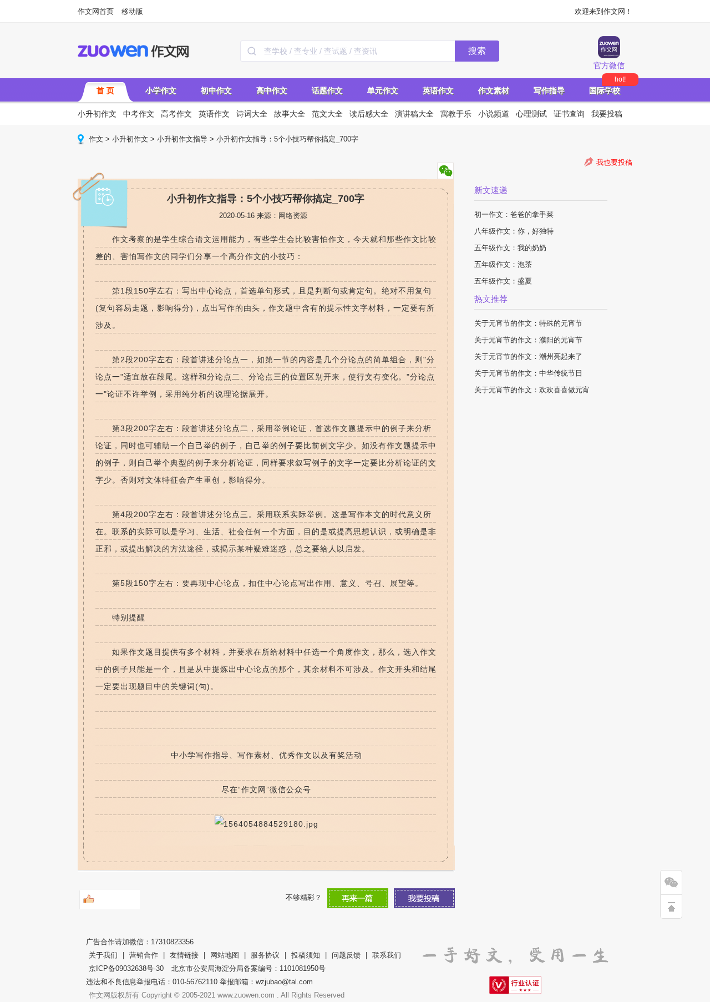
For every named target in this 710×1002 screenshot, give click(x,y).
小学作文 (160, 90)
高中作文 (271, 90)
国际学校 (604, 90)
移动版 (132, 11)
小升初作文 (97, 113)
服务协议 (265, 955)
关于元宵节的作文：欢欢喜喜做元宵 (532, 390)
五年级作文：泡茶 (503, 264)
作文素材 (493, 90)
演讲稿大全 (414, 113)
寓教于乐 (455, 113)
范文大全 (327, 113)
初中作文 (216, 90)
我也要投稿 (614, 162)
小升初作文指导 (182, 139)
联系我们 (386, 955)
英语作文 (438, 90)
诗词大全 (251, 113)
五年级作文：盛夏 (503, 281)
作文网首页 (96, 11)
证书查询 (569, 113)
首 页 (105, 90)
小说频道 (493, 113)
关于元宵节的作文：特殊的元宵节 (528, 323)
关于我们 (103, 955)
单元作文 (382, 90)
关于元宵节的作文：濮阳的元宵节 (528, 340)
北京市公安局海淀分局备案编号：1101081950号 (248, 968)
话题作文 (327, 90)
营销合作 (143, 955)
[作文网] (134, 51)
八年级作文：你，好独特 (514, 231)
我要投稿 (606, 113)
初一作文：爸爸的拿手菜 (514, 214)
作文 (96, 139)
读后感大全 (368, 113)
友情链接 (184, 955)
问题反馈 (346, 955)
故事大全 (289, 113)
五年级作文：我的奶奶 (510, 248)
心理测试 (531, 113)
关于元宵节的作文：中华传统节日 (528, 373)
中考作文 (138, 113)
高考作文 (176, 113)
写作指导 (549, 90)
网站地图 (224, 955)
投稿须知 (305, 955)
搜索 (477, 50)
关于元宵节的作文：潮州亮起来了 (528, 356)
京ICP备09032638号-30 (126, 968)
